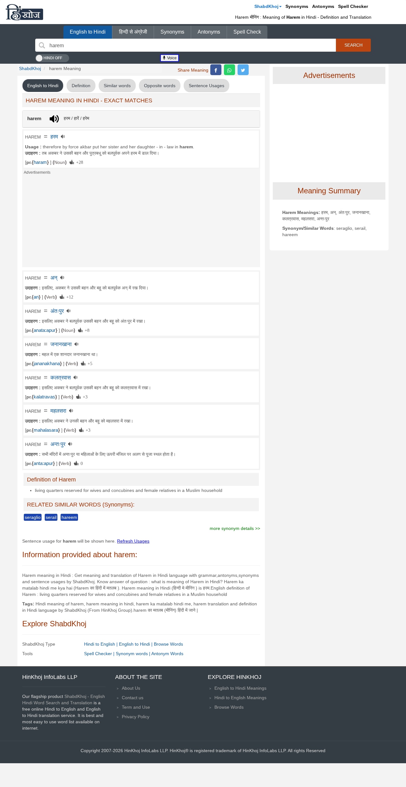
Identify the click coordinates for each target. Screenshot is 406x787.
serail (51, 517)
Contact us (132, 697)
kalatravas (44, 397)
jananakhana (47, 363)
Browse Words (168, 644)
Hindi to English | (101, 644)
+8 (85, 330)
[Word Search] (42, 45)
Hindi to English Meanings (240, 697)
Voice (171, 58)
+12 (68, 296)
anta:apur (43, 463)
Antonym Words (167, 653)
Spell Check (247, 32)
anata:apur (45, 330)
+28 (78, 162)
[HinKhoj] (24, 12)
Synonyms (296, 6)
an (36, 297)
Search (353, 45)
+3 (84, 396)
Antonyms (323, 6)
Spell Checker (353, 6)
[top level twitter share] (243, 69)
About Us (131, 688)
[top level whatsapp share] (229, 69)
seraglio (33, 517)
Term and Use (136, 707)
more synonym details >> (235, 528)
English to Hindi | (136, 644)
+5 (88, 363)
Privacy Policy (135, 716)
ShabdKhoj (266, 6)
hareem (69, 517)
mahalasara (46, 430)
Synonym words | (133, 653)
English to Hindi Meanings (240, 688)
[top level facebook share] (215, 69)
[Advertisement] (141, 222)
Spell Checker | (100, 653)
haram (40, 162)
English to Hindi (88, 32)
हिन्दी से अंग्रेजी (133, 32)
